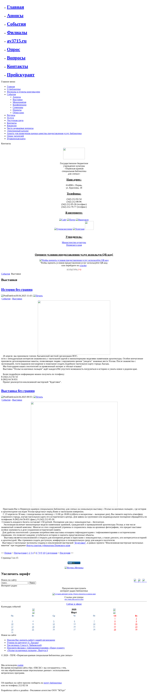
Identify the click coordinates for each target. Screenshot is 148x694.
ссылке (83, 265)
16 (136, 624)
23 (136, 627)
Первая (7, 553)
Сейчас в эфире (74, 604)
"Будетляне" (80, 543)
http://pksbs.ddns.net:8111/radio (74, 599)
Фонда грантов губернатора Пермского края (48, 545)
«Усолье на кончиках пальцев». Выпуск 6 (27, 650)
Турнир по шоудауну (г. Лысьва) (23, 642)
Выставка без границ (18, 391)
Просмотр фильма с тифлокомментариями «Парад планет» (36, 648)
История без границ (17, 289)
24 (12, 629)
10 (44, 553)
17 (12, 627)
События (5, 274)
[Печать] (38, 295)
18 (33, 627)
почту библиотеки (53, 683)
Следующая (51, 553)
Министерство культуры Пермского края (74, 243)
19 (54, 627)
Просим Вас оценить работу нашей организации (31, 640)
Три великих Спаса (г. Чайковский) (24, 645)
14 (94, 624)
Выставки (17, 298)
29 (115, 629)
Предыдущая (20, 553)
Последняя (65, 553)
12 (54, 624)
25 (33, 629)
